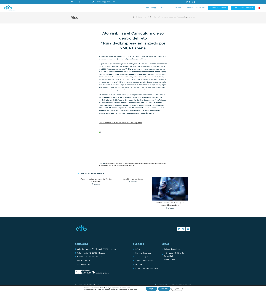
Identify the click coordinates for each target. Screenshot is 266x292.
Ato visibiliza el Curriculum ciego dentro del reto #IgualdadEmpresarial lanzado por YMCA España (177, 17)
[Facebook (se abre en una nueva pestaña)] (189, 2)
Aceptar (151, 289)
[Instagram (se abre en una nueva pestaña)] (192, 2)
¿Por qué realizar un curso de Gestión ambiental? (96, 180)
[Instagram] (183, 229)
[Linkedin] (188, 229)
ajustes (134, 290)
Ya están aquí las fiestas (133, 179)
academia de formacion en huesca (118, 163)
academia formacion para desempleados (144, 163)
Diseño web (95, 285)
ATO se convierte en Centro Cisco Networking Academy (170, 204)
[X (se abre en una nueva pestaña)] (187, 2)
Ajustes (176, 289)
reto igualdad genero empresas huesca (120, 165)
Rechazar (164, 289)
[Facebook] (179, 229)
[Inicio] (133, 17)
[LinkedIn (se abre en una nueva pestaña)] (194, 2)
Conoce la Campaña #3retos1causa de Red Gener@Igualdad (120, 123)
